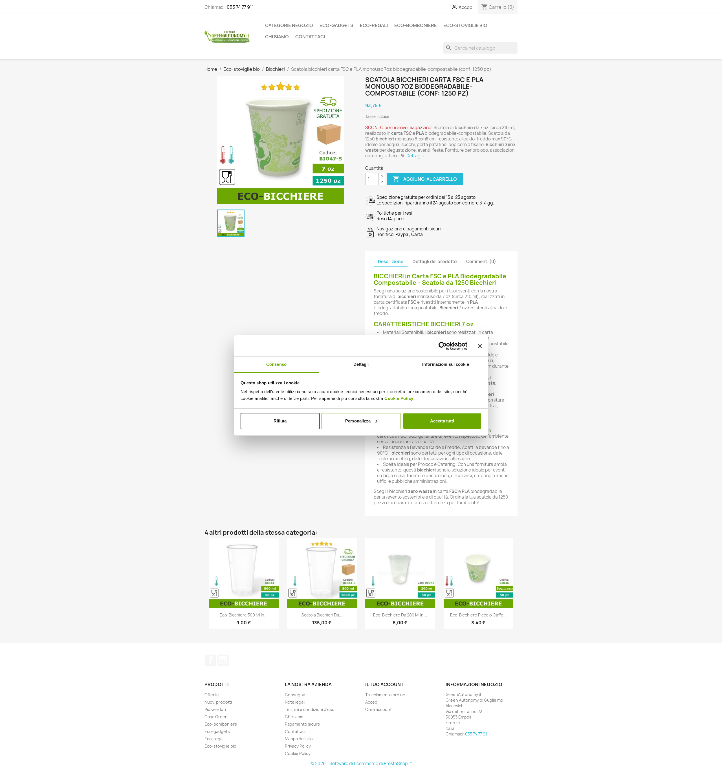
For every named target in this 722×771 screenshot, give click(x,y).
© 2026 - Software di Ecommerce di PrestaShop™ (361, 763)
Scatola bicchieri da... (321, 615)
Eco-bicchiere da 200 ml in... (400, 615)
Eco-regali (374, 25)
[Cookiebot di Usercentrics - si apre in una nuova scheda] (442, 346)
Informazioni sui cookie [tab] (445, 364)
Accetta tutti (442, 420)
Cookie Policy (398, 398)
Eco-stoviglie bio (465, 25)
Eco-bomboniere (415, 25)
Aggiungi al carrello (425, 178)
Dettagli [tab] (361, 364)
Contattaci (310, 37)
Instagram (223, 660)
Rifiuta (280, 420)
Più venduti (215, 709)
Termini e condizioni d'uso (309, 709)
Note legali (295, 702)
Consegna (295, 694)
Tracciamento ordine (385, 694)
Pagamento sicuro (302, 724)
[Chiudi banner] (480, 346)
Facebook (210, 660)
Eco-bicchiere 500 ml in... (244, 615)
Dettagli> (415, 156)
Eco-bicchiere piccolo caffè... (478, 615)
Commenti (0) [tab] (481, 262)
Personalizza (358, 420)
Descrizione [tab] (390, 262)
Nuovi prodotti (218, 702)
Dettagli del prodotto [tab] (435, 262)
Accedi (371, 702)
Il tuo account (384, 684)
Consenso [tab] (276, 364)
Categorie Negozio (289, 25)
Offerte (211, 694)
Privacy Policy (298, 746)
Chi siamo (277, 37)
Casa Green (216, 716)
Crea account (378, 709)
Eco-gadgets (336, 25)
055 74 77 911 (240, 7)
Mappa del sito (299, 738)
